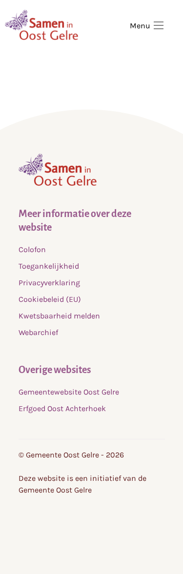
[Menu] (158, 25)
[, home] (58, 183)
